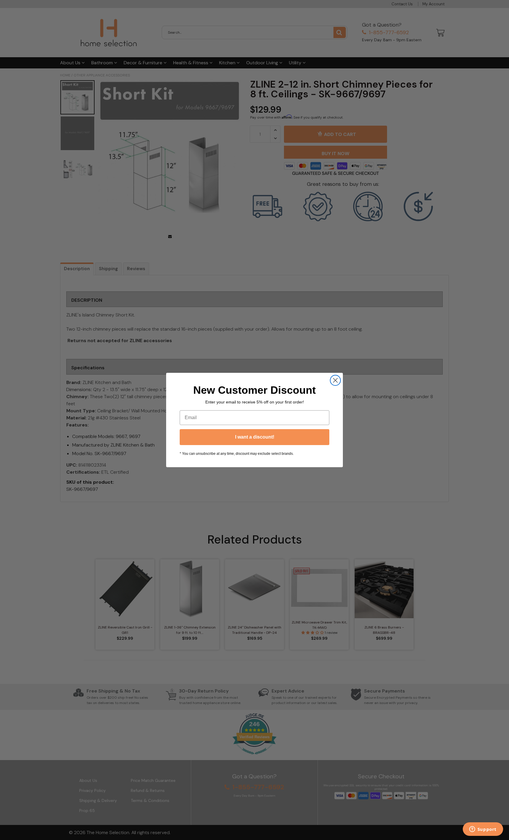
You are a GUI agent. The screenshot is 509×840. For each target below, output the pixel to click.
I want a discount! (254, 436)
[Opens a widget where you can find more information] (482, 829)
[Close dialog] (335, 380)
